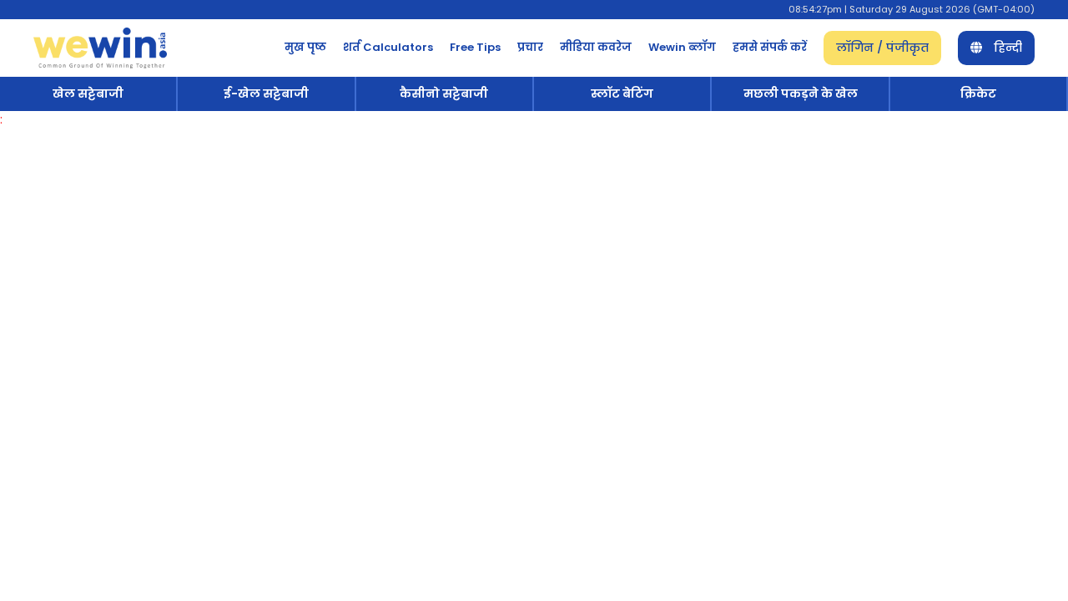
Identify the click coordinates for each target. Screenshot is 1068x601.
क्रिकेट (978, 93)
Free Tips (475, 47)
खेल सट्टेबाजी (88, 93)
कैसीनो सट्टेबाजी (444, 93)
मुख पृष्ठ (305, 47)
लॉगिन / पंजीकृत (882, 47)
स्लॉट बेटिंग (622, 93)
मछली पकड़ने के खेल (800, 93)
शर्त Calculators (388, 47)
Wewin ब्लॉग (682, 47)
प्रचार (530, 47)
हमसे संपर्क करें (770, 47)
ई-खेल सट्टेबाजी (266, 93)
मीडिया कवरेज (596, 47)
